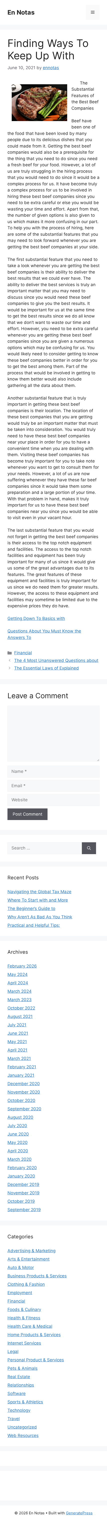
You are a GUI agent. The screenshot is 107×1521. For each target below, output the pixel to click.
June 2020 (18, 1134)
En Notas (21, 12)
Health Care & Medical (29, 1326)
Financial (23, 652)
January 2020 (21, 1176)
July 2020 (17, 1125)
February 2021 (21, 1066)
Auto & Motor (20, 1267)
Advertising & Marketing (31, 1250)
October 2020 (21, 1100)
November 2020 (23, 1092)
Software (16, 1393)
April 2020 (17, 1150)
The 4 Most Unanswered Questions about (56, 660)
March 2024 (19, 991)
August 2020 (20, 1117)
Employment (19, 1292)
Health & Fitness (23, 1317)
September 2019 (24, 1209)
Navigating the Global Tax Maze (39, 891)
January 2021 (20, 1075)
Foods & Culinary (24, 1309)
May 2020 (17, 1142)
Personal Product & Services (35, 1359)
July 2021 (16, 1024)
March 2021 (19, 1058)
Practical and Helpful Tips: (33, 925)
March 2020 (19, 1159)
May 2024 (17, 974)
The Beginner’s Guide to (31, 908)
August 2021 (20, 1016)
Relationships (20, 1385)
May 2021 (17, 1041)
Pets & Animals (22, 1368)
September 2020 (24, 1108)
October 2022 (21, 1008)
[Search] (89, 848)
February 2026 (22, 966)
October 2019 (21, 1201)
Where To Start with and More (37, 900)
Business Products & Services (37, 1275)
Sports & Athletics (25, 1401)
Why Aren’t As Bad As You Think (39, 916)
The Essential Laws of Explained (46, 668)
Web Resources (23, 1435)
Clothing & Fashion (26, 1284)
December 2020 (23, 1083)
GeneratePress (79, 1513)
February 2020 (22, 1167)
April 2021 (17, 1050)
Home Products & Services (34, 1334)
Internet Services (24, 1343)
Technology (18, 1410)
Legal (12, 1351)
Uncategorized (22, 1427)
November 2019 (23, 1192)
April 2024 (17, 982)
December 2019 (23, 1184)
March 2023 (19, 999)
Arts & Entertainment (28, 1259)
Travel (13, 1418)
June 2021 (17, 1033)
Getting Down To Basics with (36, 618)
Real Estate (18, 1376)
